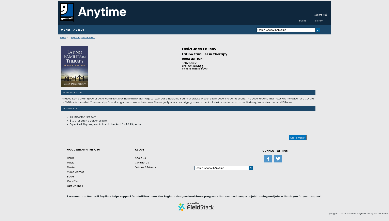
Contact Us (142, 162)
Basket (318, 15)
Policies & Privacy (145, 167)
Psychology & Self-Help (83, 37)
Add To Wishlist (297, 138)
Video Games (75, 172)
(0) (325, 15)
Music (70, 162)
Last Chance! (75, 186)
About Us (140, 158)
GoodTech (73, 181)
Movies (71, 167)
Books (63, 37)
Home (70, 158)
